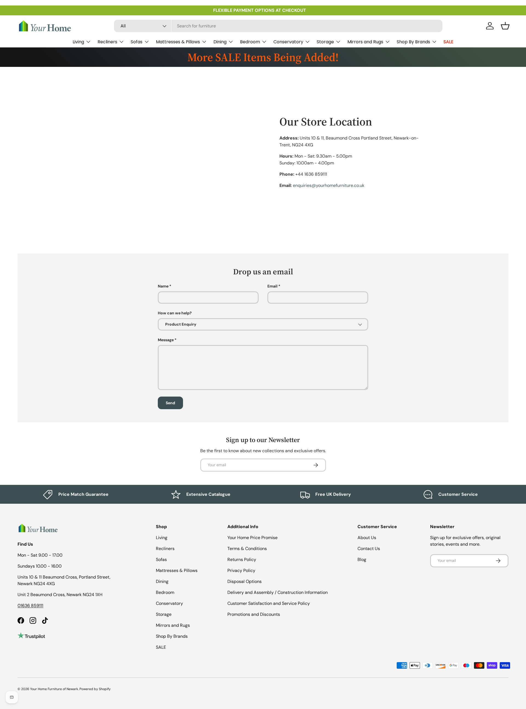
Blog (362, 559)
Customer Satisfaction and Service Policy (268, 603)
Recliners (107, 42)
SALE (448, 42)
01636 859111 (30, 605)
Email (272, 286)
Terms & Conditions (247, 548)
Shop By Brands (413, 42)
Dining (220, 42)
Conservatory (288, 42)
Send (170, 402)
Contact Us (369, 548)
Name (163, 286)
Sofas (136, 42)
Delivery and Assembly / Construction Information (277, 592)
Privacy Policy (241, 570)
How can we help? (175, 313)
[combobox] (278, 26)
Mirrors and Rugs (365, 42)
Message (166, 339)
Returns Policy (241, 559)
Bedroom (250, 42)
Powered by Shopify (95, 689)
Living (78, 42)
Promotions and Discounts (253, 614)
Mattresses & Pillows (178, 42)
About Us (367, 537)
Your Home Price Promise (252, 537)
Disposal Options (244, 581)
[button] (505, 26)
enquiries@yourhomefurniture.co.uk (328, 185)
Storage (325, 42)
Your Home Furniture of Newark (54, 689)
